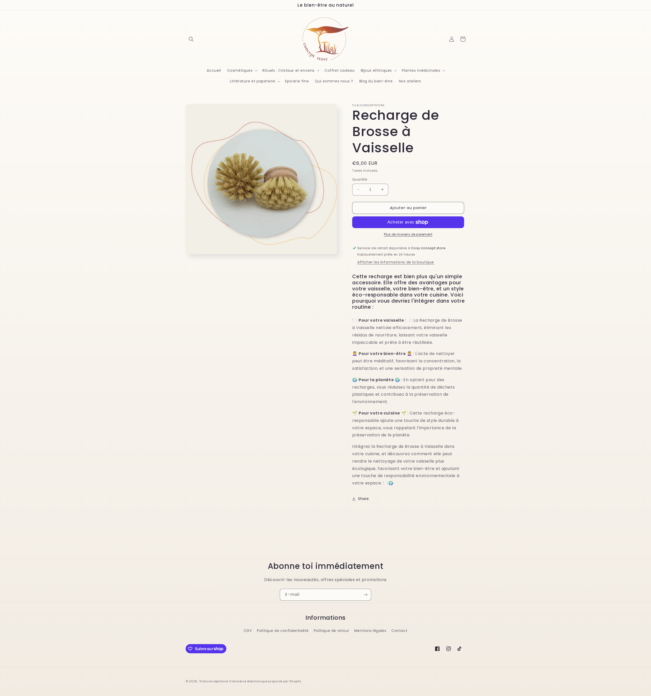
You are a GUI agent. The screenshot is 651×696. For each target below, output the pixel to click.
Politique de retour (331, 630)
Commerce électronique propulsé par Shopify (265, 681)
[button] (191, 39)
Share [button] (363, 498)
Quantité (359, 179)
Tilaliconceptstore (213, 681)
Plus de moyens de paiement (408, 234)
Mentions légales (370, 630)
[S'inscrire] (365, 595)
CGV (248, 630)
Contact (399, 630)
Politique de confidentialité (283, 630)
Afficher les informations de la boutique (395, 262)
